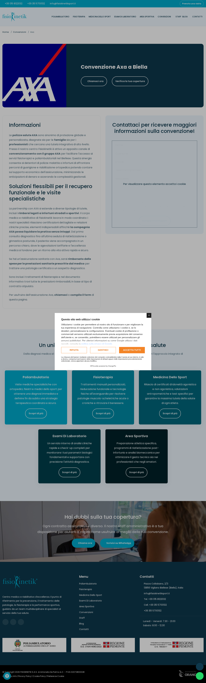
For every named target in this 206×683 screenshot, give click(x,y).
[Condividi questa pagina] (200, 666)
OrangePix (112, 366)
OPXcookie (94, 366)
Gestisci (103, 350)
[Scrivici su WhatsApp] (200, 676)
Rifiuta (74, 350)
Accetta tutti (132, 350)
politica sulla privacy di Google (96, 343)
